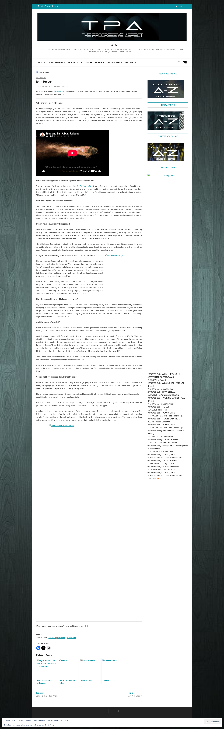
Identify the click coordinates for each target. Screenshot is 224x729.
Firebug (163, 410)
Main (40, 62)
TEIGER (166, 407)
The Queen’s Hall (169, 463)
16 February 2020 (62, 86)
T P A (112, 45)
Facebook (61, 637)
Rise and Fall (59, 91)
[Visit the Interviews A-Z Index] (166, 113)
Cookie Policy (49, 725)
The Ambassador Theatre (168, 395)
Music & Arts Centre (173, 457)
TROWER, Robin (170, 439)
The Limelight (164, 422)
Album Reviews (55, 62)
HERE (86, 626)
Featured (129, 62)
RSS (158, 478)
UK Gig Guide (113, 62)
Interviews (74, 62)
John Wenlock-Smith (45, 86)
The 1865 (169, 451)
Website (52, 637)
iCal (160, 478)
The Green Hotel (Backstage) (170, 416)
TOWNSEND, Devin (170, 392)
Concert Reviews (93, 62)
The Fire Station (170, 442)
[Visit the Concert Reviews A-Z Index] (166, 144)
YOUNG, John (169, 413)
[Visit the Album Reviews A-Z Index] (166, 81)
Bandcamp (71, 637)
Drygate (163, 380)
